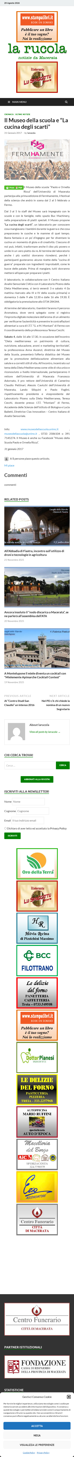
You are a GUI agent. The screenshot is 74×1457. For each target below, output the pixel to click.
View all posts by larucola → (45, 731)
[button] (69, 1397)
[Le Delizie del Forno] (37, 1007)
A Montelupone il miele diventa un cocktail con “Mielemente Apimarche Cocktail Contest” (35, 675)
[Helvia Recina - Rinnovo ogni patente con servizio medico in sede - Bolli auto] (37, 942)
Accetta (37, 1425)
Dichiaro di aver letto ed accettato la (37, 828)
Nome (8, 801)
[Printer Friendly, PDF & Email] (14, 187)
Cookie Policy (29, 1452)
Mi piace (9, 465)
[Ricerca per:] (37, 765)
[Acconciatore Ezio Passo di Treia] (37, 1201)
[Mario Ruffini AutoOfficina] (37, 1136)
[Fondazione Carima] (37, 1377)
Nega (37, 1435)
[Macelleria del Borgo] (37, 1169)
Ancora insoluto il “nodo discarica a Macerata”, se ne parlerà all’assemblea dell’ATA (36, 614)
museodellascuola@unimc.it (20, 433)
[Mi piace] (6, 458)
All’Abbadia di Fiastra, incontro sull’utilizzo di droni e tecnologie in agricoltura (34, 553)
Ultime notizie (22, 114)
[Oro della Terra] (37, 878)
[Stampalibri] (37, 41)
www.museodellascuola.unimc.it (40, 429)
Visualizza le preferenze (37, 1444)
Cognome (10, 811)
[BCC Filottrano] (37, 975)
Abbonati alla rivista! (37, 779)
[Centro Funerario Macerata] (37, 1334)
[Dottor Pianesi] (37, 1072)
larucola (31, 133)
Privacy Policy (43, 1452)
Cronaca (9, 114)
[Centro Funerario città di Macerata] (37, 1234)
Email (7, 820)
